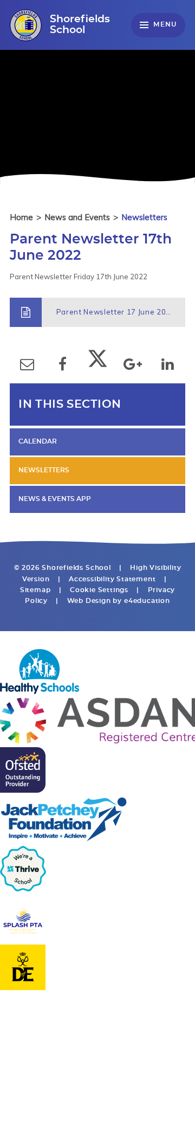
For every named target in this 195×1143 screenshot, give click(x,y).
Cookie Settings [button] (99, 590)
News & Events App (54, 499)
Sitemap (35, 590)
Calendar (37, 442)
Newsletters (144, 217)
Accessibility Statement (112, 579)
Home (21, 217)
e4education (147, 601)
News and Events (77, 217)
